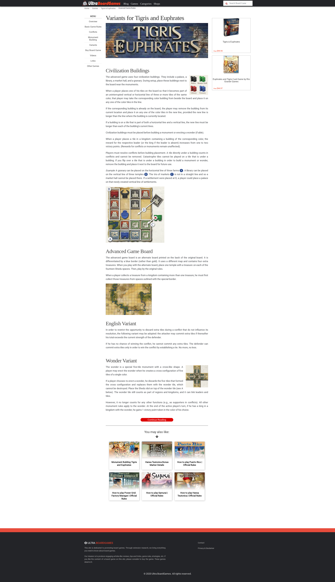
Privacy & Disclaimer (206, 548)
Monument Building (93, 38)
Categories (146, 3)
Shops (157, 3)
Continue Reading (157, 419)
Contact (201, 543)
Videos (93, 55)
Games (134, 3)
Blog (126, 3)
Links (93, 61)
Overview (93, 21)
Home (86, 8)
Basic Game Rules (93, 27)
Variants (93, 45)
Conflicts (93, 32)
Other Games (93, 66)
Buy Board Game (93, 50)
